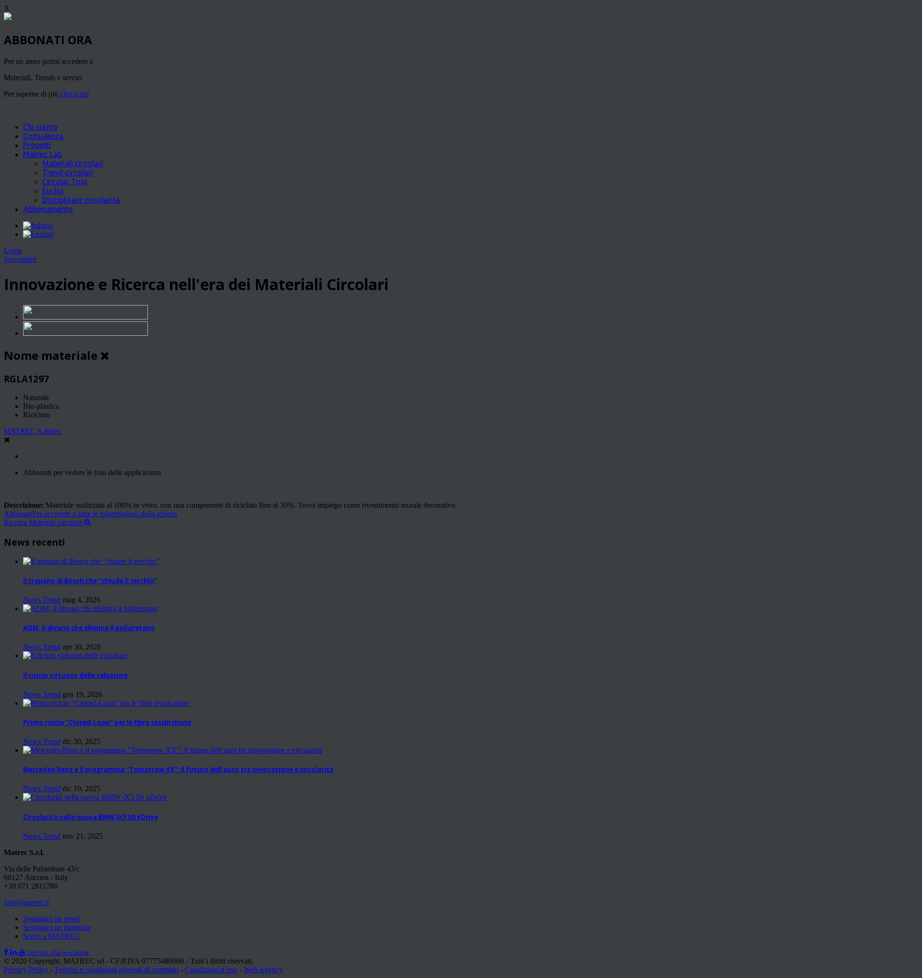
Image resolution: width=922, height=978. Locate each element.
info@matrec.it (26, 902)
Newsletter (20, 259)
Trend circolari (67, 172)
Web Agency (263, 970)
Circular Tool (64, 181)
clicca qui (74, 94)
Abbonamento (48, 209)
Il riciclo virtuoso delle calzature (75, 675)
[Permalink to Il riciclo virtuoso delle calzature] (75, 655)
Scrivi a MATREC (51, 936)
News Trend (42, 600)
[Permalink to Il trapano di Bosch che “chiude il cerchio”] (91, 561)
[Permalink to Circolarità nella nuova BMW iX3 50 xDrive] (95, 797)
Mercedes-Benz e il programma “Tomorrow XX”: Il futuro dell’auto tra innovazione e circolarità (178, 769)
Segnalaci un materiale (57, 927)
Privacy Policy (26, 970)
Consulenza (43, 136)
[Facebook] (7, 952)
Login (13, 250)
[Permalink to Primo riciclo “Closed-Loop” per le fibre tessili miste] (106, 703)
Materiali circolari (72, 163)
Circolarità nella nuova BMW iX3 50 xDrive (90, 817)
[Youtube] (23, 952)
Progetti (37, 145)
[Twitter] (14, 952)
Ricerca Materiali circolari (44, 522)
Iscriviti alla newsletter (58, 952)
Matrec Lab (42, 154)
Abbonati (90, 514)
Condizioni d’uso (211, 970)
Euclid (52, 190)
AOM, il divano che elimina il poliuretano (89, 627)
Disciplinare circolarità (81, 200)
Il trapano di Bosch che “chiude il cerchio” (90, 580)
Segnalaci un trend (51, 919)
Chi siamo (40, 126)
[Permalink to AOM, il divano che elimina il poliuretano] (90, 608)
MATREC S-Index (32, 431)
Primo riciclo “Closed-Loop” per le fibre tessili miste (107, 722)
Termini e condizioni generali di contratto (116, 970)
